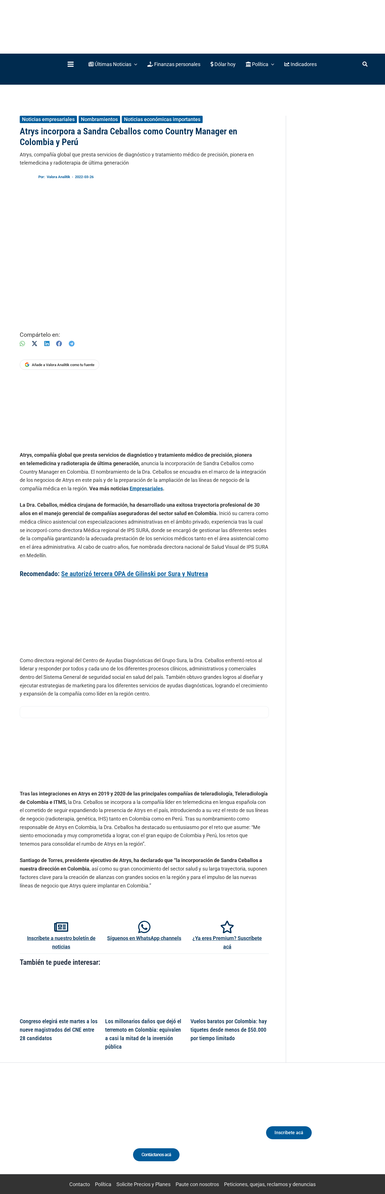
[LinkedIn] (46, 344)
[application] (134, 64)
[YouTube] (75, 1129)
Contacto (79, 1184)
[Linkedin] (43, 1129)
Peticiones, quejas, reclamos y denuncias (270, 1184)
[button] (112, 64)
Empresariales (146, 488)
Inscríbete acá (289, 1132)
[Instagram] (54, 1129)
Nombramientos (99, 119)
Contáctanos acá (156, 1154)
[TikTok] (64, 1129)
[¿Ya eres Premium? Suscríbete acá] (227, 927)
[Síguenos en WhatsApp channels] (144, 927)
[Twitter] (33, 1129)
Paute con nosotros (197, 1184)
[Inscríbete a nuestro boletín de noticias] (61, 927)
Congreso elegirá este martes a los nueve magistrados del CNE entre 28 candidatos (59, 1030)
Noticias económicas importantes (162, 119)
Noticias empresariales (48, 119)
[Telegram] (71, 344)
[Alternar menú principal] (70, 64)
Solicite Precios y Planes (143, 1184)
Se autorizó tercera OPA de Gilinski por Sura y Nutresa (134, 574)
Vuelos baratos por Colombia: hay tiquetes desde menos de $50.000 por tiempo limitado (229, 1030)
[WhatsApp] (22, 344)
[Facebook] (59, 344)
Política (103, 1184)
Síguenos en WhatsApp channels (144, 938)
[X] (34, 344)
